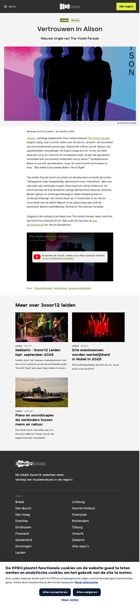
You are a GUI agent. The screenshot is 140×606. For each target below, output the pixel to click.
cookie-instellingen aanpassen (58, 258)
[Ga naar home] (70, 6)
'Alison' (31, 138)
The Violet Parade (98, 138)
